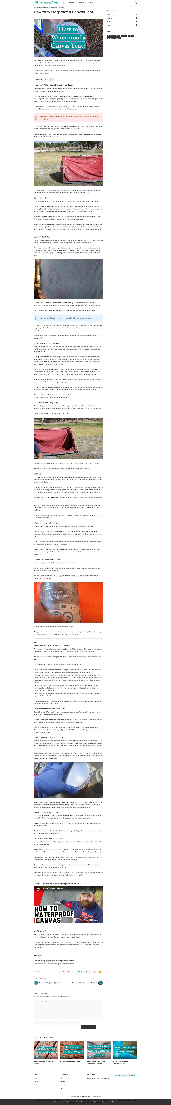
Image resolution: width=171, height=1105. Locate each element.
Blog (108, 14)
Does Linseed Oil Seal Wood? (70, 1061)
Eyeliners (131, 35)
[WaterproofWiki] (47, 2)
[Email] (100, 972)
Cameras (124, 35)
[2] (88, 192)
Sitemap (36, 1085)
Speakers (118, 38)
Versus (109, 25)
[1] (34, 231)
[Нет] (169, 1102)
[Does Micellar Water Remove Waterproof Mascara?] (99, 1050)
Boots (117, 35)
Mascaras (110, 38)
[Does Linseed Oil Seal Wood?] (72, 1050)
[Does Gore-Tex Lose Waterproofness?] (125, 1050)
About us (36, 1078)
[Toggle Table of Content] (51, 79)
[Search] (135, 2)
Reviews (109, 18)
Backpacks (111, 35)
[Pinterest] (94, 972)
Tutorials (109, 21)
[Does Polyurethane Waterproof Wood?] (46, 1050)
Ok (113, 1102)
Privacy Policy (38, 1081)
